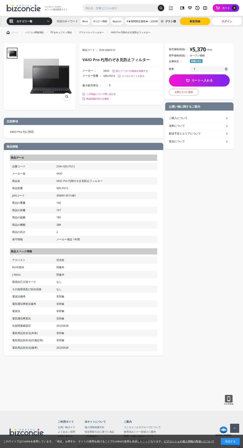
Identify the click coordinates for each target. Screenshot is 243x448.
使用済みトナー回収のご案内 (140, 431)
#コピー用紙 (100, 21)
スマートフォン (229, 400)
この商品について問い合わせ (101, 94)
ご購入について (178, 118)
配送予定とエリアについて (185, 133)
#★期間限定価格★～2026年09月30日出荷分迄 (152, 21)
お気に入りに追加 (184, 92)
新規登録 (195, 21)
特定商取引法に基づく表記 (99, 431)
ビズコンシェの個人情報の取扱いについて (189, 441)
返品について (177, 141)
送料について (177, 125)
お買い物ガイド (66, 427)
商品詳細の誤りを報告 (97, 98)
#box (85, 21)
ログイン (227, 21)
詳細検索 (171, 8)
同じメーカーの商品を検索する (132, 70)
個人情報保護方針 (94, 427)
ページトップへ (234, 428)
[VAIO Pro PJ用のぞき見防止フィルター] (47, 76)
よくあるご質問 (66, 431)
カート (228, 8)
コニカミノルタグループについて (142, 427)
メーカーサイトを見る (133, 76)
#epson (117, 21)
